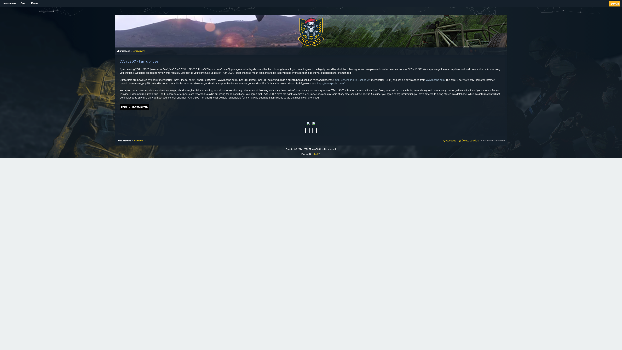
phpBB (316, 154)
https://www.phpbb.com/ (331, 83)
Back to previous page (134, 107)
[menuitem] (23, 3)
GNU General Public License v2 (352, 80)
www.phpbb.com (435, 80)
